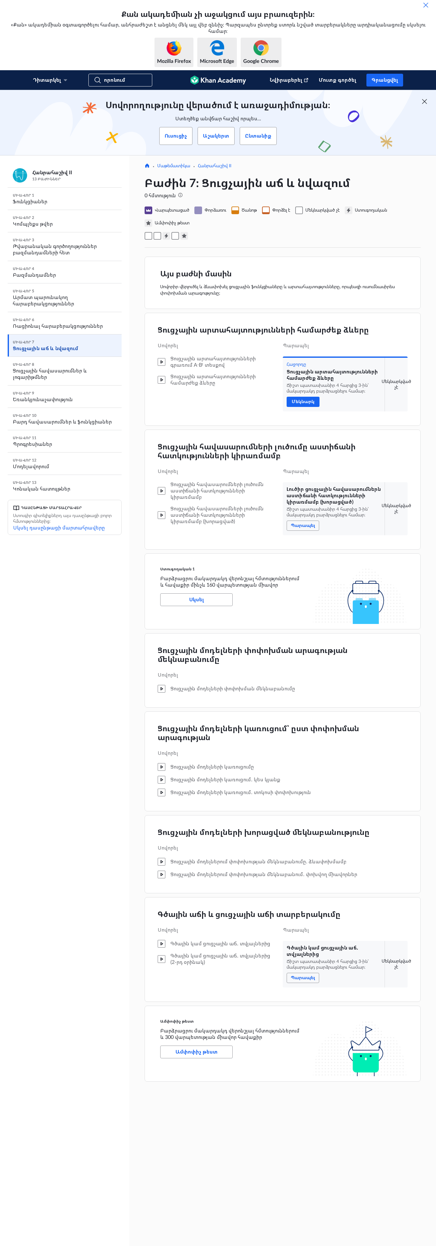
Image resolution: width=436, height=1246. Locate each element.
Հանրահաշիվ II (214, 166)
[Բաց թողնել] (426, 5)
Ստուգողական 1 (177, 569)
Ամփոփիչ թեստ (177, 1021)
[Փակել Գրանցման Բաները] (424, 101)
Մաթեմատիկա (173, 166)
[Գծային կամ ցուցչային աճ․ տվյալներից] (175, 236)
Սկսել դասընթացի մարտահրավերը (59, 527)
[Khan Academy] (218, 80)
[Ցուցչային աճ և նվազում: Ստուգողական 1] (166, 236)
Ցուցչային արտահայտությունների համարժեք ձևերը (263, 330)
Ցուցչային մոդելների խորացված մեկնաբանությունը (264, 833)
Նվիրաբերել (286, 80)
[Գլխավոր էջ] (147, 166)
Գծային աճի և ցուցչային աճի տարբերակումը (249, 915)
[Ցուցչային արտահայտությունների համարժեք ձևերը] (148, 236)
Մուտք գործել (337, 80)
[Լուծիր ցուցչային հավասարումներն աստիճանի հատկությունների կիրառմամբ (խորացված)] (157, 236)
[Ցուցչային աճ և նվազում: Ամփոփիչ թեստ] (184, 236)
